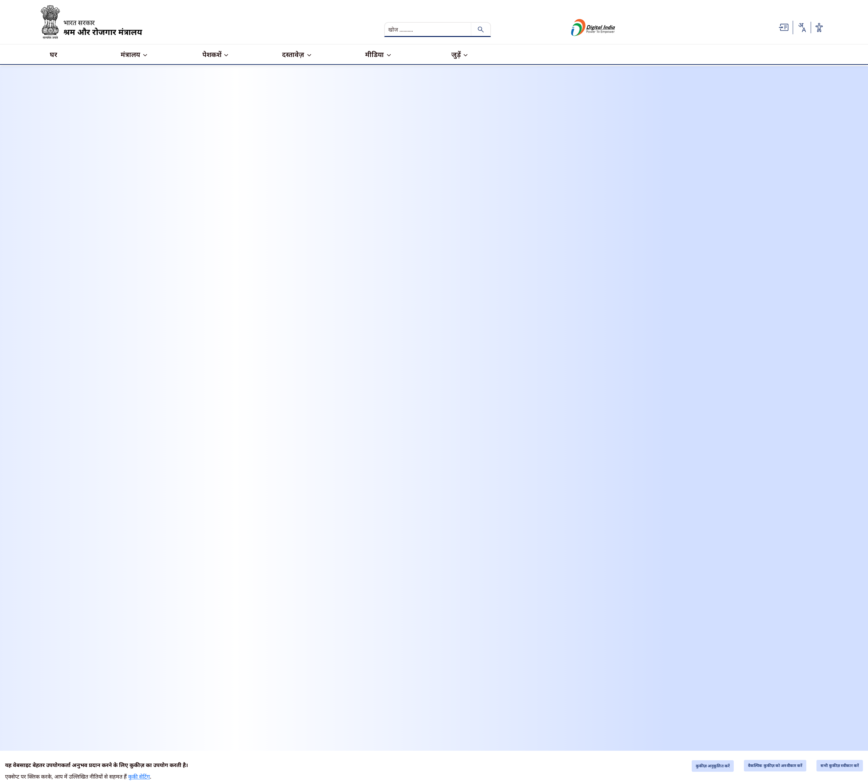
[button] (783, 27)
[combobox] (801, 27)
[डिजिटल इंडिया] (593, 27)
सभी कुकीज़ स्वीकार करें (840, 765)
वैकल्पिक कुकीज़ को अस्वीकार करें (775, 765)
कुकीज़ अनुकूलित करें (713, 766)
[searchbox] (428, 29)
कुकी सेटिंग (139, 776)
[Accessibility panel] (819, 27)
